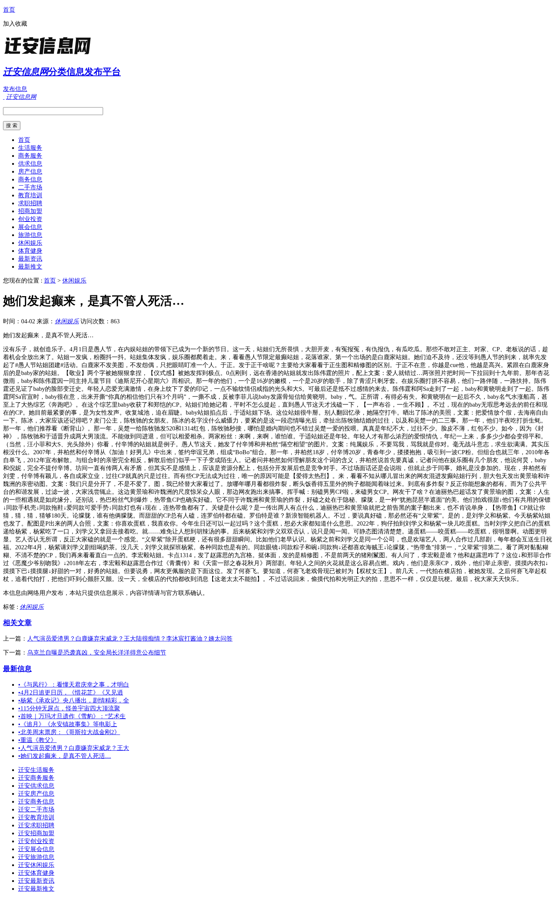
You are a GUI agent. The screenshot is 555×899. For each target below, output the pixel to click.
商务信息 (30, 179)
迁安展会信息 (36, 849)
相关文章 (17, 623)
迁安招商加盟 (36, 833)
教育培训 (30, 195)
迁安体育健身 (36, 873)
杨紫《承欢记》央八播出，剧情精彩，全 (73, 700)
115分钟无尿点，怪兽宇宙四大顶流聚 (69, 708)
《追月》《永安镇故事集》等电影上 (67, 724)
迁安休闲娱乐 (36, 865)
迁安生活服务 (36, 770)
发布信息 (15, 89)
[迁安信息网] (50, 54)
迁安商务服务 (36, 778)
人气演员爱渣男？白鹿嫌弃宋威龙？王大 (73, 748)
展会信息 (30, 227)
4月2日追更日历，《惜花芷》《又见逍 (70, 692)
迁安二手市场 (36, 809)
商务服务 (30, 155)
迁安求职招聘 (36, 825)
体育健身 (30, 250)
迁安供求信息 (36, 785)
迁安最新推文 (36, 888)
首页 (9, 9)
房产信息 (30, 171)
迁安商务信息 (36, 801)
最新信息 (17, 669)
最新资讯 (30, 258)
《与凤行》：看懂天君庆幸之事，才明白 (73, 684)
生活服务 (30, 147)
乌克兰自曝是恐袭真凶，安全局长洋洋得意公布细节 (96, 652)
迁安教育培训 (36, 817)
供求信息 (30, 163)
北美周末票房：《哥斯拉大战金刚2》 (69, 732)
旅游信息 (30, 235)
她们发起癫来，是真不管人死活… (64, 756)
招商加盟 (30, 211)
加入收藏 (15, 23)
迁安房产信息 (36, 793)
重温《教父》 (37, 740)
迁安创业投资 (36, 841)
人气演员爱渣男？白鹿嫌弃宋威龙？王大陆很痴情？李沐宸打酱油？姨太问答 (130, 638)
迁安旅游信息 (36, 857)
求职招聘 (30, 203)
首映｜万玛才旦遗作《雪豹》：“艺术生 (72, 716)
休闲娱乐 (30, 243)
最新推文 (30, 266)
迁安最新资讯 (36, 880)
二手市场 (30, 187)
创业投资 (30, 219)
